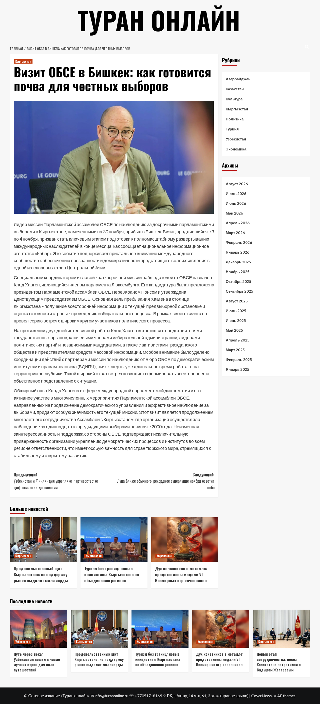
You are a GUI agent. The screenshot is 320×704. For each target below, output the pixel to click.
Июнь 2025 (236, 320)
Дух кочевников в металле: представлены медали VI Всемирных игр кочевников (181, 574)
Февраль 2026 (239, 242)
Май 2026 (234, 213)
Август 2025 (237, 301)
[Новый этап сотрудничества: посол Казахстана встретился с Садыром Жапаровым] (281, 629)
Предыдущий (56, 481)
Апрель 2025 (238, 340)
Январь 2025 (237, 369)
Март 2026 (235, 232)
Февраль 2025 (239, 359)
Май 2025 (234, 330)
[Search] (307, 46)
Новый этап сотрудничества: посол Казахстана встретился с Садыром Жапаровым (279, 661)
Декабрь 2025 (238, 262)
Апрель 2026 (238, 223)
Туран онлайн (159, 20)
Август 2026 (237, 184)
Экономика (236, 149)
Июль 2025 (236, 310)
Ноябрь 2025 (238, 271)
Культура (234, 99)
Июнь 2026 (236, 203)
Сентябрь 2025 (239, 291)
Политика (235, 119)
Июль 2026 (236, 193)
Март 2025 (235, 349)
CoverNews (261, 695)
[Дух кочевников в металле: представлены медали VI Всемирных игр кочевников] (184, 539)
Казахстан (235, 89)
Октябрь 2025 (238, 281)
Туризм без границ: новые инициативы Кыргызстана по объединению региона (111, 574)
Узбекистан (236, 139)
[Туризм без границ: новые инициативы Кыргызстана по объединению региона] (113, 539)
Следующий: (165, 481)
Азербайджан (238, 79)
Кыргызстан (23, 61)
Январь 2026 (237, 252)
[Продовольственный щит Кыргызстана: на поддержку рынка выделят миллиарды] (43, 539)
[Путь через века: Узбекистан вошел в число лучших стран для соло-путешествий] (38, 629)
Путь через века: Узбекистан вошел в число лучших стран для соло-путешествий (37, 661)
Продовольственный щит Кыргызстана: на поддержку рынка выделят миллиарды (41, 574)
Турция (232, 129)
